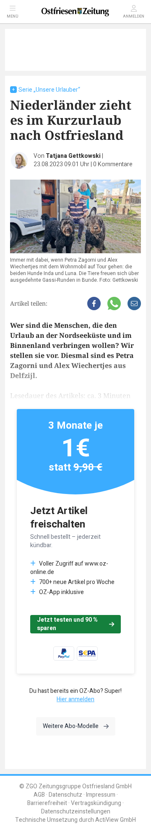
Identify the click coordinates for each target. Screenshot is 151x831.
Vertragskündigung (96, 803)
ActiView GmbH (115, 820)
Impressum (100, 794)
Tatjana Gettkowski (73, 156)
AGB (39, 794)
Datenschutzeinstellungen (75, 811)
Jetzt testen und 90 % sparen (67, 624)
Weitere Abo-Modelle (71, 726)
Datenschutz (65, 794)
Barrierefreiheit (47, 803)
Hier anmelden (75, 699)
